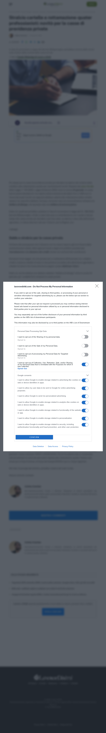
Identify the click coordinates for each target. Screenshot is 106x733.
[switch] (85, 337)
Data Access (53, 446)
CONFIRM (34, 437)
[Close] (97, 286)
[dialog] (53, 366)
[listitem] (53, 331)
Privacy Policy (67, 446)
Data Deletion (38, 446)
